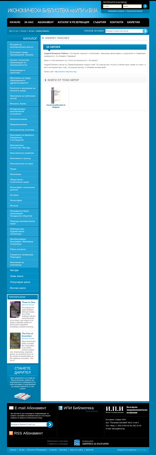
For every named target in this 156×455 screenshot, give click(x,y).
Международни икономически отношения (17, 111)
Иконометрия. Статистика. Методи (20, 146)
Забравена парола (116, 11)
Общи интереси (18, 249)
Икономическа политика (22, 129)
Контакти (63, 450)
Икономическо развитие (22, 153)
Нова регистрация (134, 11)
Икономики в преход (20, 158)
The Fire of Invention (27, 334)
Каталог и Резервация (36, 450)
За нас (22, 450)
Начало (23, 31)
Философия (16, 200)
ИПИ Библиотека (53, 10)
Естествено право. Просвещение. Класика (21, 53)
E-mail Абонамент (30, 408)
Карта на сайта (76, 450)
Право (13, 169)
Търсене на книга (94, 31)
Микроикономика (18, 124)
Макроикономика (18, 119)
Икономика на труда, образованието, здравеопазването (20, 80)
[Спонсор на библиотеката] (22, 401)
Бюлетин (90, 450)
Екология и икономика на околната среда (22, 89)
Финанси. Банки (18, 103)
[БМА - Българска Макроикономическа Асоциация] (136, 411)
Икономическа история (21, 163)
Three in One (28, 302)
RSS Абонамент (28, 433)
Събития (53, 450)
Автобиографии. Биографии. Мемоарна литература (21, 241)
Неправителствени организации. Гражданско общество (21, 213)
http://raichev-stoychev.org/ (66, 72)
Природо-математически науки (22, 222)
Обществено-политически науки (19, 180)
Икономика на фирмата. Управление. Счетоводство (22, 137)
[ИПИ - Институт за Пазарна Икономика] (116, 411)
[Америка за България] (90, 442)
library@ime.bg (118, 429)
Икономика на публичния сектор (22, 97)
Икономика (15, 174)
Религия (14, 205)
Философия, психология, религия (22, 188)
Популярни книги (20, 282)
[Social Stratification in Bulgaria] (56, 95)
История (14, 195)
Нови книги (16, 276)
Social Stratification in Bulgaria (55, 106)
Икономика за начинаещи (17, 263)
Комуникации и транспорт (17, 71)
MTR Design (141, 450)
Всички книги (18, 288)
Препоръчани (17, 297)
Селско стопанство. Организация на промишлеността (20, 62)
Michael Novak (28, 305)
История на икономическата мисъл (21, 45)
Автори (31, 31)
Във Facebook (92, 411)
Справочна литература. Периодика (22, 255)
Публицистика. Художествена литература (17, 231)
